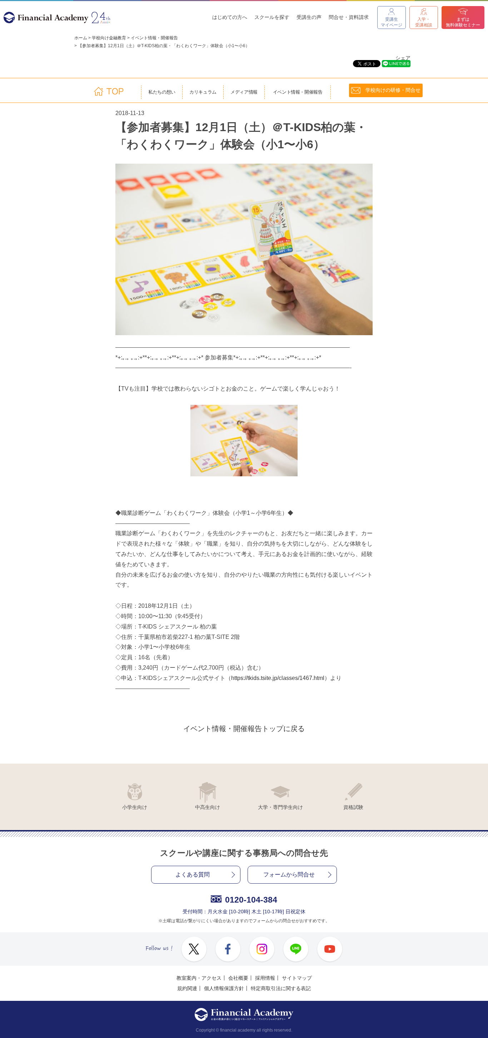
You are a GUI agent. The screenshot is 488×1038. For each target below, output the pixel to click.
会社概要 (238, 978)
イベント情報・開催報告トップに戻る (244, 728)
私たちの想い (162, 92)
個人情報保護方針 (224, 988)
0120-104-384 (251, 899)
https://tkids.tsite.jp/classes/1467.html (277, 678)
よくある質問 (192, 874)
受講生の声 (309, 17)
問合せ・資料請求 (349, 17)
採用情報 (265, 978)
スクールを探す (271, 17)
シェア (402, 58)
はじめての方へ (229, 17)
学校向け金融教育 (109, 37)
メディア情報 (244, 92)
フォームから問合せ (289, 874)
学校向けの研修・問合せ (392, 90)
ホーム (80, 37)
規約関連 (187, 988)
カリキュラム (203, 92)
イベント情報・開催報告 (154, 37)
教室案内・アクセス (198, 978)
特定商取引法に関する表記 (281, 988)
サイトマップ (297, 978)
